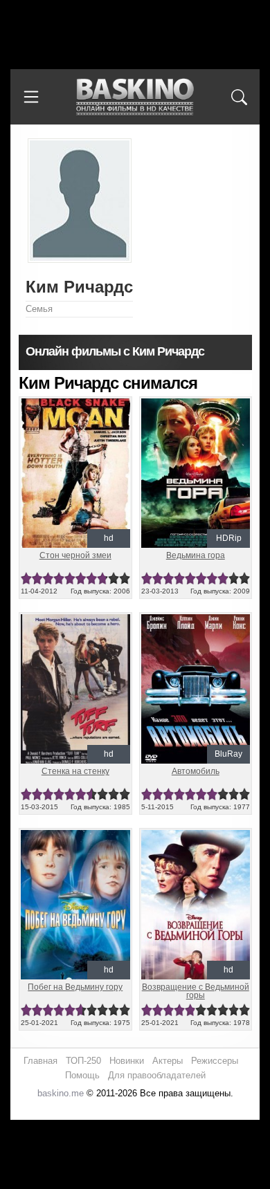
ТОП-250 (83, 1061)
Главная (40, 1061)
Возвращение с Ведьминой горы (195, 991)
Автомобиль (195, 771)
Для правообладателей (157, 1075)
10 (124, 578)
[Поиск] (239, 97)
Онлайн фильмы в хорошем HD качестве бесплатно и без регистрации (135, 97)
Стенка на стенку (75, 771)
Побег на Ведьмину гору (75, 987)
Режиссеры (214, 1061)
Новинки (126, 1061)
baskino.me (60, 1093)
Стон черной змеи (75, 555)
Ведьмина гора (195, 555)
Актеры (167, 1061)
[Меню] (31, 97)
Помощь (82, 1075)
